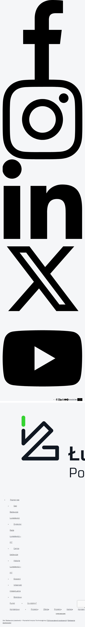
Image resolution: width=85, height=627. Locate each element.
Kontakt (81, 609)
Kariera (69, 609)
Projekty (34, 609)
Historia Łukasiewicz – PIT (15, 567)
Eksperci (17, 579)
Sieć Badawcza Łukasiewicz (15, 512)
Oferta (46, 609)
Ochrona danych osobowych (57, 620)
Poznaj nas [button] (14, 500)
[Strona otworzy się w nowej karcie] (56, 399)
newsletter (73, 399)
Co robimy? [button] (32, 603)
